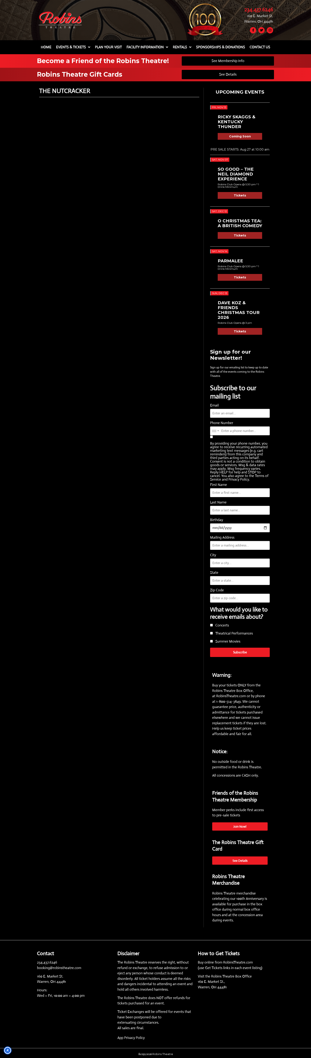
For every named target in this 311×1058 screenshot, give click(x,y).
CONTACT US (260, 47)
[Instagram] (270, 30)
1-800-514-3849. (229, 701)
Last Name (218, 502)
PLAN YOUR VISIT (108, 47)
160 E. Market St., (211, 981)
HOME (46, 47)
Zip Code (217, 590)
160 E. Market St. (260, 16)
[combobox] (215, 431)
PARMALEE (230, 260)
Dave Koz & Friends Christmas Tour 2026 (239, 310)
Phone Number (221, 423)
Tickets (240, 195)
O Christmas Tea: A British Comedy (240, 223)
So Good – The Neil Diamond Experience (236, 174)
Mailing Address (222, 537)
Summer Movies (227, 642)
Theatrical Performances (234, 634)
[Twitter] (261, 30)
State (214, 572)
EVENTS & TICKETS (71, 47)
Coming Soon (240, 136)
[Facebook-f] (253, 30)
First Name (218, 485)
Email (214, 405)
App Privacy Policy (131, 1038)
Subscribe (240, 652)
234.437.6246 (258, 9)
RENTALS (180, 47)
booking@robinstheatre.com (59, 968)
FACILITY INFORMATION (145, 47)
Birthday (216, 520)
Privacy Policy (238, 479)
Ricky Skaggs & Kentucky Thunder (236, 121)
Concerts (222, 626)
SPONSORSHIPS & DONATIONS (220, 47)
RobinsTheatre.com (231, 696)
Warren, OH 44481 (258, 21)
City (213, 555)
